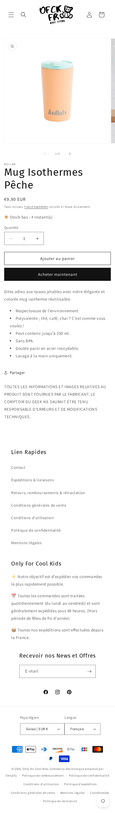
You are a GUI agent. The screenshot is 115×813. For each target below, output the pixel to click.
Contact (18, 467)
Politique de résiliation (60, 801)
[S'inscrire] (89, 671)
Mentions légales (26, 542)
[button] (11, 15)
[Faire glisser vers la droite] (70, 154)
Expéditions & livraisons (32, 479)
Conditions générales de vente (38, 505)
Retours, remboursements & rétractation (48, 492)
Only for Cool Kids (36, 769)
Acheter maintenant (57, 274)
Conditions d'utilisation (32, 517)
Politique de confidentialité (36, 530)
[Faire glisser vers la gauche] (45, 154)
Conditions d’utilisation (41, 784)
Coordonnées (99, 793)
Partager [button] (17, 372)
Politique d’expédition (80, 784)
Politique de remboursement (43, 775)
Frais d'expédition (36, 207)
